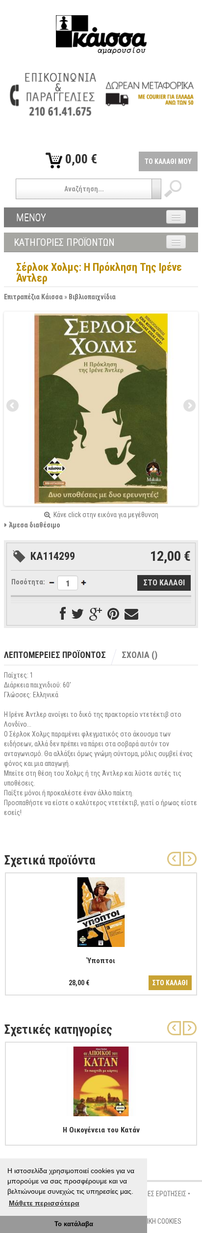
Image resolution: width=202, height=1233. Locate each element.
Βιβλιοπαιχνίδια (92, 297)
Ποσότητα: (28, 582)
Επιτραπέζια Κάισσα (33, 297)
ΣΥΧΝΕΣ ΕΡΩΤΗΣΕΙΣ (159, 1194)
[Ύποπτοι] (101, 910)
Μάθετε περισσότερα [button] (44, 1203)
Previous (13, 406)
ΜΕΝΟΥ (31, 217)
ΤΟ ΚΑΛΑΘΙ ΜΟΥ (168, 161)
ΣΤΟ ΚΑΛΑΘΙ (170, 983)
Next (188, 406)
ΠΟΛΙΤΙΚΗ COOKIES (155, 1221)
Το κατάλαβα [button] (73, 1224)
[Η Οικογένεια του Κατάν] (101, 1079)
